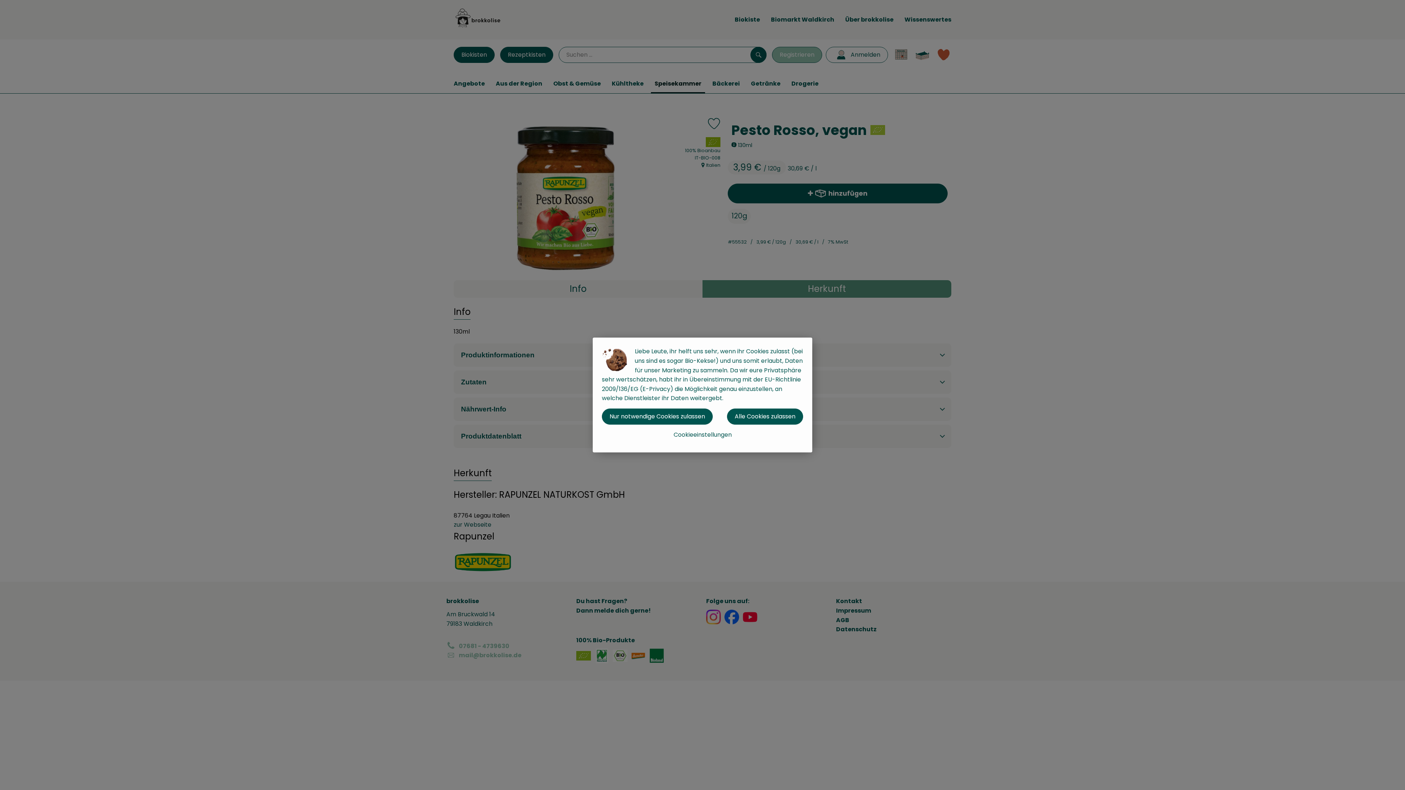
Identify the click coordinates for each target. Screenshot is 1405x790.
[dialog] (702, 395)
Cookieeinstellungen (703, 434)
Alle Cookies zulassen (765, 416)
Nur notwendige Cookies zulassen (657, 416)
